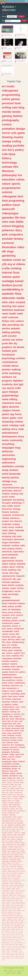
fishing (15, 846)
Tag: (3, 20)
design (20, 128)
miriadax (22, 939)
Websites (8, 6)
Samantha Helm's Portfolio (7, 34)
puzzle (22, 620)
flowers (5, 511)
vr (20, 626)
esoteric (4, 893)
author (20, 841)
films (18, 293)
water (9, 876)
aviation (18, 870)
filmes (14, 761)
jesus (11, 790)
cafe (7, 790)
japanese (15, 582)
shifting (13, 946)
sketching (4, 837)
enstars (4, 863)
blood (15, 924)
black (17, 930)
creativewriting (9, 917)
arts (12, 321)
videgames (13, 949)
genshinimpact (16, 880)
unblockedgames (17, 925)
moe (6, 912)
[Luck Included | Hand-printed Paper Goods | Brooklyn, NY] (21, 29)
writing (6, 107)
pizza (15, 696)
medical (23, 832)
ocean (17, 707)
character (19, 895)
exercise (3, 934)
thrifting (14, 849)
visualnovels (7, 623)
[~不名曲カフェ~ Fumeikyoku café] (7, 55)
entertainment (10, 432)
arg (10, 264)
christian (15, 858)
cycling (20, 883)
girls (7, 792)
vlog (11, 771)
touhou (19, 680)
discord (18, 521)
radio (22, 545)
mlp (14, 536)
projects (19, 585)
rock (22, 425)
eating (3, 854)
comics (7, 124)
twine (18, 794)
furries (20, 588)
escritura (3, 902)
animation (8, 128)
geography (6, 752)
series (19, 339)
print (24, 61)
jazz (15, 794)
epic (3, 831)
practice (14, 903)
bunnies (11, 726)
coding (16, 141)
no (12, 714)
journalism (6, 669)
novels (21, 696)
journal (17, 285)
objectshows (20, 719)
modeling (19, 839)
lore (12, 521)
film (15, 167)
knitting (17, 612)
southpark (18, 825)
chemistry (5, 786)
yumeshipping (18, 913)
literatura (5, 771)
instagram (21, 917)
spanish (5, 716)
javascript (15, 473)
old (7, 796)
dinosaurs (14, 766)
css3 (24, 942)
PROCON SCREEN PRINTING (21, 60)
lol (3, 730)
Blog (19, 971)
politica (20, 954)
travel (16, 205)
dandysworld (9, 900)
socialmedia (6, 764)
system (17, 623)
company (7, 903)
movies (6, 112)
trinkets (17, 821)
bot (15, 905)
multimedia (12, 815)
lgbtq (5, 406)
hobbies (6, 493)
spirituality (7, 490)
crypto (13, 588)
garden (19, 875)
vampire (16, 902)
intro (23, 653)
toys (23, 639)
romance (19, 615)
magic (5, 530)
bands (11, 844)
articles (3, 903)
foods (4, 733)
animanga (11, 841)
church (23, 919)
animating (4, 924)
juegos (5, 566)
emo (5, 302)
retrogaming (5, 809)
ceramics (4, 875)
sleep (4, 594)
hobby (15, 704)
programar (20, 823)
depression (13, 875)
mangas (16, 841)
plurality (17, 803)
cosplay (16, 524)
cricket (9, 853)
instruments (18, 934)
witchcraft (7, 579)
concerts (11, 885)
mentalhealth (7, 631)
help (21, 809)
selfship (10, 895)
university (22, 880)
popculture (11, 680)
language (19, 530)
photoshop (3, 959)
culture (20, 321)
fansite (4, 726)
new (12, 925)
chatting (4, 834)
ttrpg (17, 447)
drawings (18, 650)
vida (21, 848)
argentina (20, 952)
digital (5, 563)
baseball (9, 811)
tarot (4, 628)
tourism (7, 854)
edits (13, 956)
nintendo (6, 545)
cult (2, 947)
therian (4, 827)
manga (6, 141)
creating (16, 881)
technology (9, 162)
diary (18, 230)
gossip (15, 935)
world (3, 841)
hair (10, 861)
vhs (15, 844)
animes (5, 588)
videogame (9, 196)
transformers (12, 780)
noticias (17, 915)
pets (4, 505)
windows (14, 661)
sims (8, 920)
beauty (6, 477)
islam (22, 934)
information (14, 542)
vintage (6, 481)
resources (14, 685)
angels (22, 842)
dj (20, 803)
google (15, 927)
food (18, 103)
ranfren (23, 956)
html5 (4, 603)
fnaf (21, 493)
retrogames (19, 866)
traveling (13, 711)
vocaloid (20, 302)
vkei (22, 714)
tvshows (6, 582)
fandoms (14, 511)
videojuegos (10, 213)
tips (20, 949)
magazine (4, 871)
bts (20, 766)
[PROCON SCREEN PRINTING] (21, 55)
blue (8, 759)
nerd (15, 823)
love (22, 217)
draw (3, 796)
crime (11, 924)
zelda (22, 930)
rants (14, 870)
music (10, 86)
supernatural (21, 811)
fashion (18, 116)
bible (5, 853)
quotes (16, 883)
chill (23, 846)
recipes (16, 716)
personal (8, 103)
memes (7, 277)
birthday (5, 661)
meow (4, 721)
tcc (22, 839)
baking (6, 332)
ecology (12, 809)
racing (11, 854)
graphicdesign (10, 395)
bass (7, 935)
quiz (13, 908)
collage (11, 754)
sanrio (10, 388)
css (4, 388)
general (8, 868)
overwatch (12, 932)
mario (3, 792)
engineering (9, 458)
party (3, 927)
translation (5, 815)
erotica (3, 888)
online (23, 707)
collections (4, 937)
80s (15, 790)
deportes (5, 711)
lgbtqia (21, 827)
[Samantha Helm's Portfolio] (7, 29)
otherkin (17, 848)
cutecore (13, 317)
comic (17, 260)
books (16, 112)
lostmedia (19, 910)
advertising (4, 935)
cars (11, 302)
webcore (17, 490)
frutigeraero (8, 591)
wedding (16, 854)
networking (20, 873)
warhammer (4, 946)
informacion (10, 912)
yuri (8, 644)
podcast (5, 754)
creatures (16, 939)
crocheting (4, 876)
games (15, 99)
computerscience (7, 817)
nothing (20, 566)
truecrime (12, 837)
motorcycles (9, 947)
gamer (14, 819)
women (3, 866)
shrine (16, 730)
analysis (14, 853)
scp (24, 922)
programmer (11, 813)
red (10, 946)
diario (5, 947)
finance (21, 603)
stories (6, 328)
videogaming (12, 859)
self (23, 952)
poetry (19, 150)
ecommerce (5, 784)
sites (20, 871)
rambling (7, 934)
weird (5, 473)
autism (11, 606)
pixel (19, 723)
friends (16, 410)
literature (8, 171)
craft (20, 721)
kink (14, 941)
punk (5, 343)
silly (4, 324)
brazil (23, 858)
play (9, 897)
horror (6, 133)
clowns (12, 792)
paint (20, 956)
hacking (15, 493)
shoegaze (21, 902)
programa (20, 861)
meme (8, 655)
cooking (16, 268)
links (10, 696)
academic (8, 888)
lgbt (21, 384)
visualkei (22, 935)
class (3, 925)
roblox (20, 179)
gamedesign (7, 677)
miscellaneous (14, 951)
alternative (19, 539)
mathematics (19, 682)
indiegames (19, 726)
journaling (13, 324)
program (7, 380)
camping (3, 907)
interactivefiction (5, 939)
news (5, 313)
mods (9, 878)
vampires (6, 615)
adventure (6, 701)
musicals (6, 693)
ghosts (3, 886)
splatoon (5, 663)
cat (13, 339)
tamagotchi (4, 941)
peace (17, 954)
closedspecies (5, 883)
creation (4, 859)
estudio (13, 897)
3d (14, 347)
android (4, 788)
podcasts (8, 842)
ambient (8, 863)
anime (6, 99)
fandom (7, 285)
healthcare (4, 848)
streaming (8, 421)
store (21, 790)
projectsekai (21, 957)
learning (6, 306)
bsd (13, 842)
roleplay (14, 425)
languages (8, 447)
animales (8, 819)
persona (20, 817)
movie (11, 527)
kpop (12, 154)
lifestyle (13, 391)
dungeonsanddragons (6, 942)
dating (13, 939)
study (5, 470)
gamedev (8, 217)
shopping (6, 536)
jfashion (8, 704)
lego (21, 821)
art (3, 35)
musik (8, 946)
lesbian (12, 773)
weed (23, 825)
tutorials (22, 892)
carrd (21, 701)
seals (16, 893)
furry (11, 150)
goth (14, 350)
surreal (22, 870)
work (13, 615)
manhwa (5, 775)
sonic (5, 425)
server (12, 898)
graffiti (8, 871)
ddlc (2, 954)
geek (18, 907)
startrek (3, 905)
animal (18, 908)
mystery (13, 663)
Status (8, 973)
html (5, 200)
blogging (18, 226)
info (19, 569)
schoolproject (5, 880)
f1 (17, 786)
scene (5, 440)
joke (20, 939)
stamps (14, 644)
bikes (10, 908)
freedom (23, 844)
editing (13, 399)
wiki (17, 634)
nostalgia (8, 281)
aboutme (14, 406)
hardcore (12, 848)
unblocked (5, 807)
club (13, 952)
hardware (10, 827)
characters (8, 403)
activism (22, 747)
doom (17, 813)
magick (15, 942)
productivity (8, 949)
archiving (7, 956)
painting (15, 332)
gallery (19, 691)
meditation (4, 919)
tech (20, 196)
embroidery (20, 932)
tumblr (15, 817)
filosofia (15, 919)
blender (14, 701)
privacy (20, 738)
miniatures (4, 952)
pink (5, 234)
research (20, 575)
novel (3, 790)
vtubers (4, 798)
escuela (4, 811)
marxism (8, 929)
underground (4, 910)
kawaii (19, 281)
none (13, 759)
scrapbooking (5, 864)
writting (20, 846)
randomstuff (20, 927)
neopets (16, 944)
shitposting (13, 871)
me (15, 377)
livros (19, 784)
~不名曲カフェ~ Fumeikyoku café (7, 60)
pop (22, 794)
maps (8, 839)
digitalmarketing (16, 864)
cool (19, 417)
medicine (15, 655)
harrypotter (18, 876)
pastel (20, 798)
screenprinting (19, 61)
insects (19, 819)
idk (4, 251)
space (21, 306)
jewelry (4, 757)
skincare (15, 827)
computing (15, 796)
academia (13, 851)
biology (16, 508)
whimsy (19, 666)
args (20, 786)
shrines (18, 888)
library (12, 863)
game (21, 133)
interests (12, 603)
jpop (10, 786)
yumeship (5, 805)
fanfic (18, 639)
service (21, 854)
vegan (11, 934)
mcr (13, 801)
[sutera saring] (21, 42)
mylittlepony (4, 897)
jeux (21, 941)
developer (17, 658)
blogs (14, 481)
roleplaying (6, 714)
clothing (12, 533)
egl (2, 853)
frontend (15, 947)
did (18, 871)
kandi (3, 829)
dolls (4, 606)
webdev (12, 788)
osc (21, 685)
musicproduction (6, 890)
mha (11, 930)
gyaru (10, 650)
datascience (8, 957)
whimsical (18, 929)
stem (3, 930)
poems (11, 612)
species (14, 910)
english (17, 653)
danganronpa (7, 723)
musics (18, 912)
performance (17, 898)
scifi (4, 336)
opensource (9, 834)
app (3, 653)
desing (16, 932)
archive (20, 358)
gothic (13, 636)
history (6, 158)
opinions (16, 952)
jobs (11, 952)
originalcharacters (11, 487)
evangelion (7, 930)
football (6, 350)
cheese (12, 942)
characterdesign (8, 707)
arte (14, 133)
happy (21, 951)
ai (14, 264)
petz (10, 873)
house (9, 932)
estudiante (4, 870)
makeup (16, 369)
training (16, 920)
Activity (5, 13)
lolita (18, 790)
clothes (18, 421)
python (22, 672)
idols (12, 927)
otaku (7, 866)
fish (3, 617)
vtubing (14, 930)
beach (3, 932)
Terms (13, 973)
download (16, 957)
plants (5, 414)
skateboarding (18, 642)
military (12, 922)
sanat (12, 905)
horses (9, 801)
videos (20, 264)
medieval (19, 853)
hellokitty (5, 773)
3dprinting (11, 825)
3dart (10, 886)
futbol (16, 631)
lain (3, 642)
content (12, 902)
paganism (4, 929)
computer (6, 514)
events (15, 617)
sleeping (6, 597)
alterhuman (4, 878)
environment (18, 792)
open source (11, 967)
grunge (14, 768)
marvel (12, 634)
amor (17, 709)
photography (10, 120)
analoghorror (17, 878)
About (5, 971)
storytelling (18, 499)
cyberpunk (7, 484)
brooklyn (18, 35)
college (16, 798)
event (3, 823)
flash (3, 819)
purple (7, 844)
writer (7, 886)
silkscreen (7, 35)
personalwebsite (10, 554)
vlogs (8, 893)
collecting (6, 620)
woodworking (12, 954)
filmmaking (15, 752)
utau (3, 742)
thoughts (6, 502)
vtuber (12, 496)
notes (20, 890)
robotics (11, 757)
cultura (12, 836)
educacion (7, 508)
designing (5, 766)
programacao (5, 858)
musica (18, 137)
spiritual (6, 944)
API (23, 971)
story (14, 429)
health (12, 313)
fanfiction (7, 310)
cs (5, 917)
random (7, 260)
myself (12, 709)
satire (3, 922)
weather (22, 829)
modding (6, 666)
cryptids (22, 885)
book (19, 536)
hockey (4, 844)
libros (4, 612)
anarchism (16, 782)
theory (20, 893)
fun (20, 175)
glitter (3, 908)
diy (10, 74)
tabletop (23, 834)
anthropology (5, 861)
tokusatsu (3, 957)
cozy (21, 775)
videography (16, 805)
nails (12, 868)
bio (16, 672)
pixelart (6, 369)
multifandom (8, 937)
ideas (21, 837)
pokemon (8, 230)
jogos (4, 639)
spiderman (4, 900)
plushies (13, 738)
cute (5, 154)
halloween (4, 851)
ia (20, 912)
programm (20, 937)
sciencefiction (13, 866)
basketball (7, 499)
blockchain (8, 905)
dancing (11, 639)
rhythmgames (10, 919)
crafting (15, 545)
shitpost (7, 907)
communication (5, 915)
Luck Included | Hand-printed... (21, 34)
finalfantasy (20, 944)
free (21, 655)
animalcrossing (14, 937)
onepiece (13, 890)
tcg (11, 951)
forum (7, 829)
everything (8, 444)
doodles (21, 905)
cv (12, 878)
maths (22, 778)
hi (13, 832)
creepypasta (7, 658)
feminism (9, 742)
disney (14, 915)
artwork (4, 842)
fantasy (18, 238)
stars (16, 721)
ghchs (4, 696)
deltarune (7, 451)
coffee (10, 505)
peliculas (16, 647)
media (20, 298)
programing (16, 200)
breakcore (6, 740)
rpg (12, 414)
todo (19, 920)
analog (17, 837)
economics (13, 839)
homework (14, 873)
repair (8, 941)
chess (13, 666)
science (7, 192)
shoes (22, 849)
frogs (15, 868)
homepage (9, 849)
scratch (18, 788)
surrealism (13, 829)
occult (17, 591)
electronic (20, 780)
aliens (8, 642)
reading (7, 145)
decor (17, 905)
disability (13, 929)
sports (15, 183)
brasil (22, 754)
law (3, 728)
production (14, 747)
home (22, 730)
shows (20, 347)
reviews (13, 470)
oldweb (5, 518)
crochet (12, 336)
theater (12, 784)
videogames (10, 90)
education (8, 179)
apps (4, 644)
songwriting (7, 922)
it (23, 502)
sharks (22, 782)
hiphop (8, 728)
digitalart (18, 380)
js (8, 848)
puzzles (5, 672)
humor (13, 691)
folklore (7, 892)
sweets (10, 915)
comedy (19, 466)
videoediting (5, 821)
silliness (10, 944)
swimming (4, 832)
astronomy (7, 551)
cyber (17, 809)
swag (9, 733)
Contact (19, 973)
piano (22, 693)
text (8, 859)
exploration (11, 935)
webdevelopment (9, 674)
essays (10, 628)
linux (16, 272)
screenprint (10, 48)
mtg (21, 898)
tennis (10, 864)
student (19, 773)
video (20, 247)
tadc (13, 944)
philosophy (9, 175)
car (19, 768)
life (17, 217)
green (17, 829)
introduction (11, 688)
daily (16, 908)
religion (6, 410)
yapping (18, 859)
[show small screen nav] (26, 1)
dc (2, 825)
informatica (7, 539)
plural (18, 849)
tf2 (11, 749)
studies (23, 947)
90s (11, 343)
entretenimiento (22, 946)
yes (19, 832)
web (12, 222)
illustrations (22, 897)
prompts (3, 956)
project (5, 521)
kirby (9, 851)
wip (14, 579)
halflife (8, 954)
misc (22, 788)
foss (22, 886)
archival (16, 956)
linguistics (6, 626)
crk (11, 903)
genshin (14, 620)
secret (12, 957)
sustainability (20, 868)
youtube (7, 238)
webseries (14, 861)
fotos (20, 930)
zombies (17, 946)
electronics (8, 455)
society (14, 886)
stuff (4, 317)
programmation (13, 907)
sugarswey (4, 47)
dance (14, 365)
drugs (7, 881)
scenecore (6, 745)
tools (16, 771)
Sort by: (4, 16)
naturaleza (4, 951)
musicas (13, 888)
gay (22, 487)
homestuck (8, 354)
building (4, 881)
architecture (18, 514)
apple (21, 915)
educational (13, 775)
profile (18, 606)
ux (16, 897)
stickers (9, 782)
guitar (13, 417)
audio (12, 719)
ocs (4, 150)
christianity (9, 730)
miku (5, 825)
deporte (4, 794)
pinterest (5, 747)
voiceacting (16, 885)
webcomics (8, 462)
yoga (10, 805)
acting (14, 786)
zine (3, 688)
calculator (12, 920)
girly (9, 796)
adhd (22, 920)
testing (12, 563)
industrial (21, 922)
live (18, 897)
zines (21, 436)
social (5, 496)
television (16, 609)
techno (18, 831)
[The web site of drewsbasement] (7, 68)
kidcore (22, 856)
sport (5, 391)
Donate (11, 971)
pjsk (3, 719)
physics (5, 557)
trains (9, 798)
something (17, 941)
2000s (19, 222)
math (20, 313)
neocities (10, 910)
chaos (3, 912)
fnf (3, 699)
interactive (17, 677)
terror (10, 858)
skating (4, 801)
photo (8, 617)
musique (16, 922)
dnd (16, 384)
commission (15, 917)
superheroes (5, 895)
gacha (23, 871)
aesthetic (8, 293)
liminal (11, 881)
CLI (15, 971)
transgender (19, 628)
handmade (23, 903)
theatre (11, 585)
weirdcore (15, 518)
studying (5, 709)
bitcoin (6, 831)
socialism (10, 832)
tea (8, 788)
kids (14, 900)
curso (3, 873)
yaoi (19, 579)
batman (8, 898)
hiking (4, 650)
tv (22, 289)
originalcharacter (10, 913)
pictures (16, 749)
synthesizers (7, 925)
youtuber (19, 919)
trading (12, 821)
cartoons (8, 243)
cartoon (9, 653)
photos (15, 477)
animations (6, 647)
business (19, 310)
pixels (4, 682)
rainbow (11, 941)
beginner (3, 949)
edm (6, 841)
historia (4, 782)
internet (7, 272)
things (9, 778)
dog (3, 680)
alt (12, 721)
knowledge (16, 856)
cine (18, 711)
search (23, 853)
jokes (23, 954)
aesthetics (8, 466)
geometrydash (19, 942)
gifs (7, 719)
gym (19, 636)
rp (3, 704)
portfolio (18, 145)
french (14, 895)
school (6, 226)
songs (20, 740)
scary (19, 858)
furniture (11, 883)
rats (22, 864)
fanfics (3, 892)
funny (18, 414)
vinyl (3, 917)
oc (23, 260)
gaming (7, 116)
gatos (13, 557)
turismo (3, 868)
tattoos (14, 831)
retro (5, 222)
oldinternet (4, 913)
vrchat (9, 927)
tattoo (10, 880)
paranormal (16, 728)
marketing (15, 373)
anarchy (17, 892)
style (11, 716)
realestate (22, 796)
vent (18, 778)
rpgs (17, 754)
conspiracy (10, 856)
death (4, 759)
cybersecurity (8, 575)
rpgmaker (12, 893)
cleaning (4, 849)
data (9, 721)
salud (10, 831)
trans (18, 403)
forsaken (18, 903)
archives (12, 892)
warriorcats (9, 823)
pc (12, 798)
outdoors (21, 761)
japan (11, 530)
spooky (9, 939)
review (20, 900)
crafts (6, 268)
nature (6, 183)
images (17, 801)
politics (7, 205)
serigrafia (5, 48)
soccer (17, 505)
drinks (11, 956)
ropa (8, 836)
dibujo (21, 907)
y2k (4, 264)
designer (19, 947)
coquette (15, 669)
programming (11, 95)
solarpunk (4, 920)
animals (7, 167)
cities (5, 954)
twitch (16, 742)
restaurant (10, 846)
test (14, 306)
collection (5, 803)
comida (6, 365)
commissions (9, 362)
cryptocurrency (20, 924)
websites (21, 563)
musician (8, 951)
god (16, 784)
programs (8, 902)
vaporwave (18, 551)
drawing (7, 137)
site (11, 572)
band (4, 585)
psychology (8, 358)
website (15, 328)
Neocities (5, 967)
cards (22, 35)
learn (18, 851)
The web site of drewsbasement (7, 73)
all (9, 609)
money (5, 572)
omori (4, 778)
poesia (7, 873)
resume (5, 634)
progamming (7, 761)
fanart (5, 417)
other (4, 609)
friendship (4, 856)
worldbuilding (11, 289)
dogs (10, 251)
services (4, 813)
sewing (6, 429)
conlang (4, 898)
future (6, 927)
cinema (6, 339)
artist (5, 373)
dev (14, 778)
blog (21, 107)
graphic (11, 35)
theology (10, 870)
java (9, 837)
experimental (8, 560)
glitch (7, 885)
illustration (10, 61)
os (24, 907)
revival (8, 924)
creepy (19, 807)
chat (4, 548)
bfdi (22, 728)
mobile (18, 886)
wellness (17, 863)
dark (14, 723)
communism (16, 733)
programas (4, 846)
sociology (4, 836)
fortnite (8, 699)
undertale (6, 524)
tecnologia (13, 594)
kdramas (13, 876)
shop (4, 533)
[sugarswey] (7, 42)
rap (3, 655)
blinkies (19, 560)
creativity (7, 384)
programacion (11, 188)
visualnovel (17, 842)
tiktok (16, 832)
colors (18, 844)
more (22, 929)
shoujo (23, 910)
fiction (5, 321)
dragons (5, 691)
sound (16, 836)
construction (12, 807)
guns (17, 900)
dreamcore (16, 699)
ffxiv (12, 745)
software (7, 377)
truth (24, 895)
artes (14, 811)
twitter (14, 934)
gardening (9, 255)
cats (15, 107)
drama (19, 834)
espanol (18, 935)
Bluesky (22, 967)
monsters (21, 836)
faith (12, 947)
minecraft (8, 209)
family (11, 672)
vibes (15, 912)
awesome (5, 780)
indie (18, 388)
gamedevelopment (11, 600)
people (15, 834)
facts (6, 932)
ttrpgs (5, 542)
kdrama (4, 839)
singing (10, 548)
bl (20, 716)
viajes (22, 925)
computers (16, 234)
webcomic (8, 298)
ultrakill (6, 908)
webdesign (17, 502)
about (12, 566)
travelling (15, 764)
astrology (6, 636)
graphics (7, 347)
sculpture (22, 851)
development (9, 436)
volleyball (5, 749)
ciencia (3, 944)
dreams (15, 626)
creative (19, 527)
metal (5, 399)
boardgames (19, 745)
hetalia (8, 875)
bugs (16, 572)
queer (16, 277)
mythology (15, 693)
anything (12, 569)
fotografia (10, 735)
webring (7, 952)
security (17, 714)
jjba (19, 881)
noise (4, 735)
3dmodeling (6, 768)
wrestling (5, 738)
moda (4, 527)
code (21, 429)
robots (11, 682)
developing (17, 949)
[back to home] (2, 2)
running (18, 735)
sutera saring (18, 47)
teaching (5, 685)
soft (23, 890)
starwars (10, 794)
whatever (11, 803)
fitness (18, 548)
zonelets (13, 740)
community (16, 440)
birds (4, 569)
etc (22, 324)
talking (3, 885)
